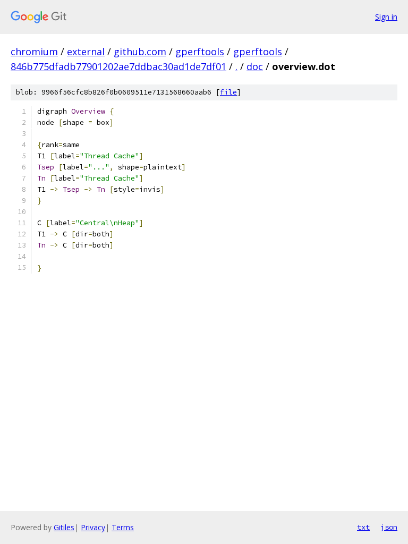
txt (363, 527)
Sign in (386, 17)
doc (254, 66)
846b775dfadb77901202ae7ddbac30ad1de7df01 (118, 66)
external (86, 51)
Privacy (93, 527)
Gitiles (64, 527)
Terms (123, 527)
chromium (34, 51)
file (228, 92)
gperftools (199, 51)
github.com (140, 51)
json (388, 527)
